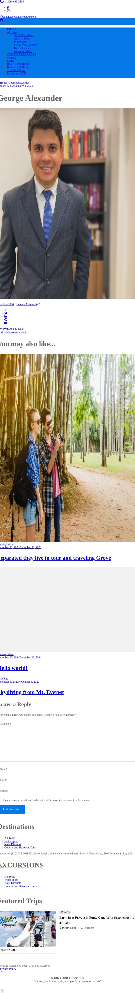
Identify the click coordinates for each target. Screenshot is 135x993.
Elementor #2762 (16, 73)
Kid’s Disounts (22, 48)
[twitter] (5, 313)
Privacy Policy (8, 968)
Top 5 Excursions (24, 35)
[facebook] (8, 7)
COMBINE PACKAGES (21, 54)
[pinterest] (5, 319)
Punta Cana (69, 927)
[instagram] (8, 10)
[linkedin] (5, 316)
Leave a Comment (27, 304)
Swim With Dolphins (25, 44)
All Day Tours (22, 38)
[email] (5, 322)
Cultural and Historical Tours (20, 847)
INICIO (11, 29)
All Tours (12, 32)
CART (11, 60)
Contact (11, 57)
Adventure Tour (23, 51)
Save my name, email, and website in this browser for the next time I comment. (46, 800)
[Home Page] (1, 19)
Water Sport (20, 41)
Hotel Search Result (18, 63)
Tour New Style (16, 70)
